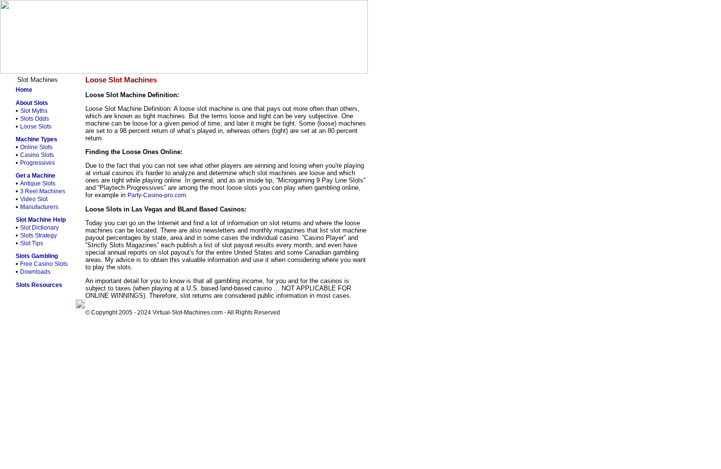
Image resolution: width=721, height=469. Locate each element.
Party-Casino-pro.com (157, 195)
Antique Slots (37, 183)
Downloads (35, 271)
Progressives (37, 162)
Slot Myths (34, 110)
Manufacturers (39, 207)
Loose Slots (36, 126)
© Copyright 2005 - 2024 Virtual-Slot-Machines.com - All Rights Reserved (182, 312)
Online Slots (36, 147)
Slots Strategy (38, 235)
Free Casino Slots (44, 264)
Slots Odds (34, 118)
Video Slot (34, 199)
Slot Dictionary (39, 227)
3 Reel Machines (42, 191)
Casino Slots (37, 155)
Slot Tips (31, 243)
